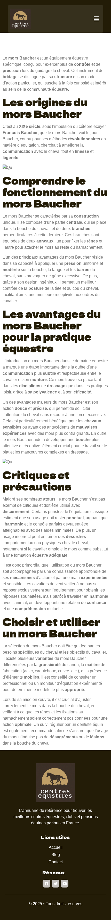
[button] (96, 19)
